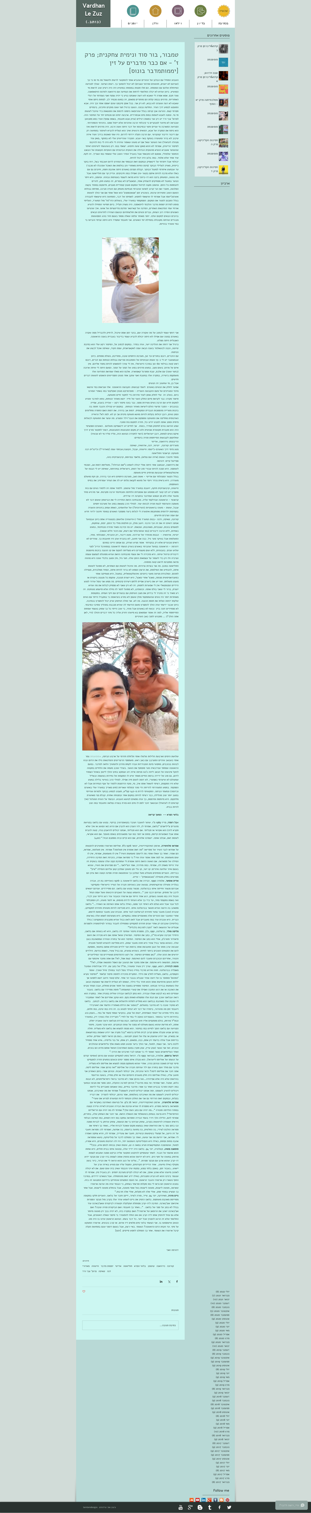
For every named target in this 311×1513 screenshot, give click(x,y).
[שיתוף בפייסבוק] (177, 1281)
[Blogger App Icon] (221, 1500)
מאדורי (86, 1266)
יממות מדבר (107, 1266)
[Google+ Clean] (190, 1507)
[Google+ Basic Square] (209, 1500)
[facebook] (219, 1507)
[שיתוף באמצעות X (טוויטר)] (169, 1281)
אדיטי (118, 1266)
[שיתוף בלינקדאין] (161, 1281)
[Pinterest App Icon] (227, 1500)
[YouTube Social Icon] (198, 1500)
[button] (155, 24)
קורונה (170, 1266)
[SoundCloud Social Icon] (192, 1500)
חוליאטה (127, 1266)
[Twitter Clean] (229, 1507)
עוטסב (151, 1266)
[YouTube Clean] (180, 1507)
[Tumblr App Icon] (215, 1500)
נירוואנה (160, 1266)
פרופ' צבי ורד (89, 1271)
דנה (109, 1271)
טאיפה (101, 1271)
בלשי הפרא (140, 1266)
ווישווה (95, 1266)
